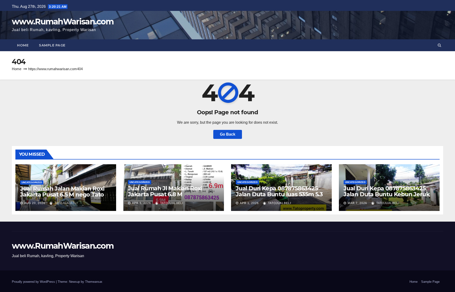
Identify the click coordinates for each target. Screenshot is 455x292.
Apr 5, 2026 (141, 203)
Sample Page (52, 45)
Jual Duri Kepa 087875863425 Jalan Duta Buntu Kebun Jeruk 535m (386, 194)
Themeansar (93, 281)
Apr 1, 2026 (249, 203)
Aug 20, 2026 (34, 203)
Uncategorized (32, 182)
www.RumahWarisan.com (63, 22)
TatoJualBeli (65, 203)
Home (22, 45)
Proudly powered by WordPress (34, 281)
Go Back (227, 134)
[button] (439, 45)
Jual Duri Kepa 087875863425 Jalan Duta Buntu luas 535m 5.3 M (279, 194)
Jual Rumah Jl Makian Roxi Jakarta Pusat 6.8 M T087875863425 (165, 194)
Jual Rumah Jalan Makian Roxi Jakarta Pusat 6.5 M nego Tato (62, 191)
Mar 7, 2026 (357, 203)
